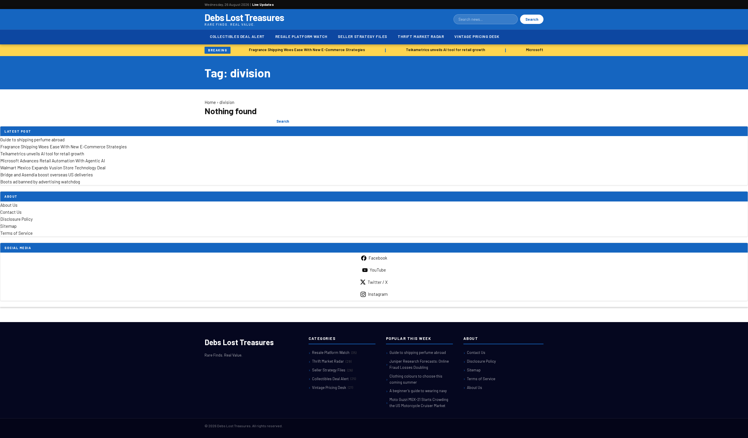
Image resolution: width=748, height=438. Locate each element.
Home (210, 102)
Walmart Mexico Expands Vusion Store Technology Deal (52, 167)
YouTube (378, 269)
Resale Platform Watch (301, 36)
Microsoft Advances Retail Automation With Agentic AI (52, 160)
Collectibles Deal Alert (237, 36)
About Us (9, 205)
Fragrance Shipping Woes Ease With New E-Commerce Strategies (305, 49)
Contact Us (11, 212)
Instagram (378, 294)
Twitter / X (378, 282)
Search (531, 19)
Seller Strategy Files (362, 36)
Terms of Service (16, 233)
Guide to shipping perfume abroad (32, 139)
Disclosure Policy (16, 219)
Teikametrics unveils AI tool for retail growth (443, 49)
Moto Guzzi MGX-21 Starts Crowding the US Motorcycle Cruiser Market (418, 402)
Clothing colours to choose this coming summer (415, 379)
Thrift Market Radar (421, 36)
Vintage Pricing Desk (476, 36)
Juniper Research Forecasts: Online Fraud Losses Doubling (419, 364)
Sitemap (8, 226)
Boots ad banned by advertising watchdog (40, 181)
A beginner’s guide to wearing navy (418, 390)
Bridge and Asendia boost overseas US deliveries (46, 174)
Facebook (377, 257)
